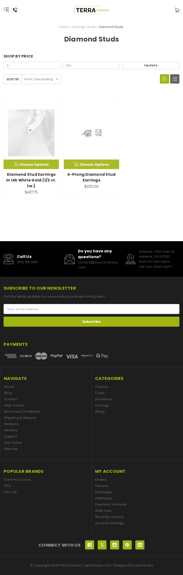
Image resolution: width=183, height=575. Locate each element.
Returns (101, 486)
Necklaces (103, 399)
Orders (100, 479)
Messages (103, 492)
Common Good (17, 479)
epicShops (144, 565)
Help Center (14, 405)
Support (11, 436)
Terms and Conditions (22, 411)
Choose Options (34, 164)
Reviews (11, 430)
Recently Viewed (109, 517)
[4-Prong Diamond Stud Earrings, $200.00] (91, 132)
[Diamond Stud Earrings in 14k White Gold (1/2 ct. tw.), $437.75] (31, 132)
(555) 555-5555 (27, 262)
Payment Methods (110, 504)
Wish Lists (103, 510)
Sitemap (11, 449)
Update (151, 65)
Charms (101, 386)
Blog (8, 393)
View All (10, 492)
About (9, 386)
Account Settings (109, 523)
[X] (102, 544)
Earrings (102, 405)
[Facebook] (89, 544)
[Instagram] (114, 544)
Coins (99, 393)
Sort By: (13, 79)
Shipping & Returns (20, 417)
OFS (7, 486)
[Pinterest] (127, 544)
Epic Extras (13, 442)
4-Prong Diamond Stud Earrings (91, 177)
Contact (10, 399)
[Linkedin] (139, 544)
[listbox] (41, 79)
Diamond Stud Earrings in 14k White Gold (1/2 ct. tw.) (31, 180)
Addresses (103, 498)
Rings (100, 411)
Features (11, 424)
